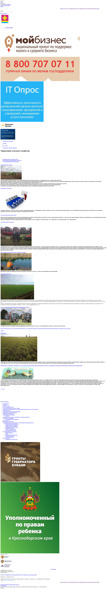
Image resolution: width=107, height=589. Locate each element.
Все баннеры (53, 569)
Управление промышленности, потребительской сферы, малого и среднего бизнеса (20, 409)
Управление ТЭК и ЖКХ (8, 413)
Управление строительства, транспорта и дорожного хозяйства (16, 417)
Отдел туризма (6, 420)
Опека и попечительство (10, 429)
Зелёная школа (6, 403)
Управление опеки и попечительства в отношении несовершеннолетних (18, 422)
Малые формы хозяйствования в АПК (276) (12, 160)
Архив (6, 433)
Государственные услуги (10, 430)
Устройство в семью (9, 428)
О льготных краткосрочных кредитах (8, 215)
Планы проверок (9, 432)
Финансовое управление (8, 421)
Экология (5, 404)
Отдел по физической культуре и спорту (11, 408)
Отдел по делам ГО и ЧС (8, 407)
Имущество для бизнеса (8, 141)
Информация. (3, 333)
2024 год (7, 416)
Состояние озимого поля (6, 273)
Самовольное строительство (11, 439)
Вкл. (7, 4)
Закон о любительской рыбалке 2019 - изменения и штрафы (13, 252)
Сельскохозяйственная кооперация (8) (11, 161)
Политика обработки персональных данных (9, 584)
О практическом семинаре (6, 188)
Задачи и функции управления (11, 424)
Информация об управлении (11, 423)
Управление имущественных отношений (11, 411)
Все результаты (3, 13)
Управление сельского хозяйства (10, 147)
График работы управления (11, 426)
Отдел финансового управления (10, 431)
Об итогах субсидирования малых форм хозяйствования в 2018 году (15, 307)
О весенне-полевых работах (6, 164)
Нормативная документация (11, 434)
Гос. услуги (5, 145)
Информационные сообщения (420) (10, 159)
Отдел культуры (6, 405)
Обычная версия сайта (5, 5)
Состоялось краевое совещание (7, 222)
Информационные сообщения (11, 427)
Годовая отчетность (9, 437)
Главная (4, 143)
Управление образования (8, 418)
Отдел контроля (6, 438)
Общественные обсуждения (9, 414)
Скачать (2, 330)
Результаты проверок (9, 436)
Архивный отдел (6, 410)
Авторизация (3, 585)
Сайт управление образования (11, 419)
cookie (14, 586)
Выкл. (9, 4)
